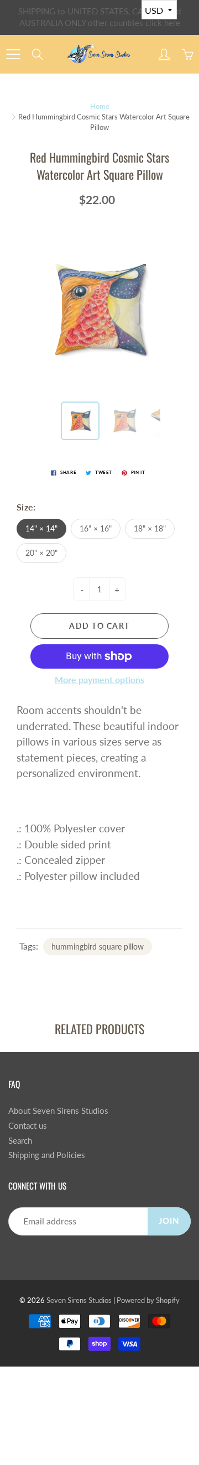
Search (20, 1140)
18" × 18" (150, 528)
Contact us (27, 1125)
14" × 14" (41, 528)
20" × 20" (41, 552)
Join (169, 1221)
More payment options (99, 679)
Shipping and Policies (46, 1155)
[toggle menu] (13, 54)
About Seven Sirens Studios (58, 1110)
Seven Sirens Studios (79, 1300)
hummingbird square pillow (97, 946)
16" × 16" (96, 528)
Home (99, 106)
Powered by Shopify (148, 1300)
